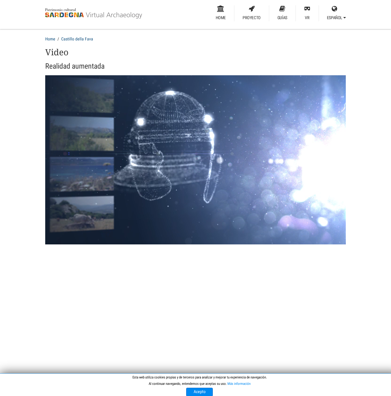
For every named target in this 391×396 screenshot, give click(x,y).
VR (307, 17)
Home (221, 17)
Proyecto (252, 17)
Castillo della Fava (77, 38)
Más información (239, 384)
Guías (282, 17)
